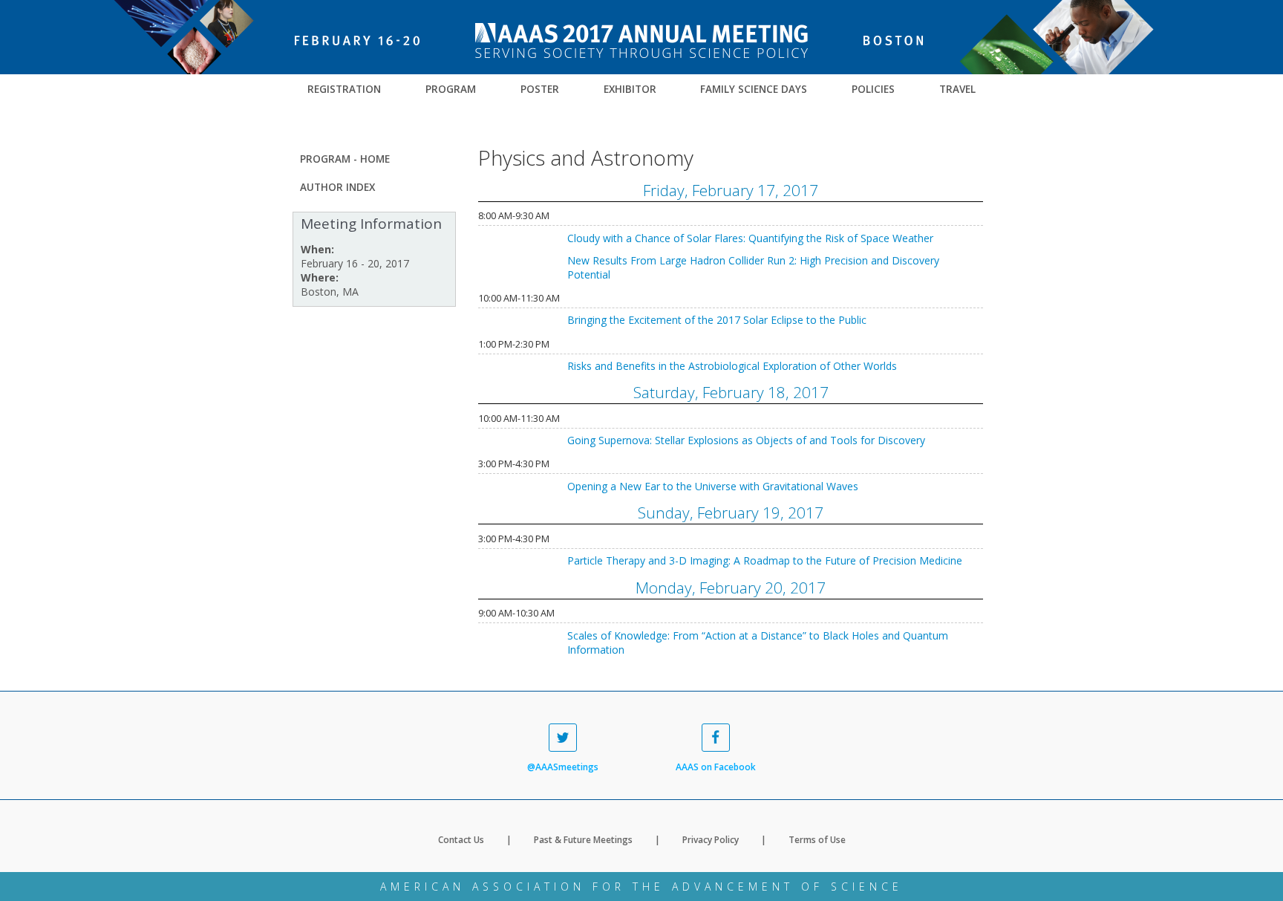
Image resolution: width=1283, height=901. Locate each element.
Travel (957, 89)
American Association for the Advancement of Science (641, 886)
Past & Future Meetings (583, 839)
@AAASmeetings (562, 767)
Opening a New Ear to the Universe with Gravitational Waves (712, 486)
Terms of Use (817, 839)
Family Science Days (753, 89)
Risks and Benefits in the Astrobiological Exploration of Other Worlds (732, 366)
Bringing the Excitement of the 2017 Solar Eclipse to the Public (716, 320)
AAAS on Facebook (716, 767)
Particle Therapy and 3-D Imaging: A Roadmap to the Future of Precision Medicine (764, 560)
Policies (873, 89)
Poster (539, 89)
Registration (344, 89)
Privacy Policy (710, 839)
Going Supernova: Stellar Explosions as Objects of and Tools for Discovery (746, 440)
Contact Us (461, 839)
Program (450, 89)
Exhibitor (630, 89)
